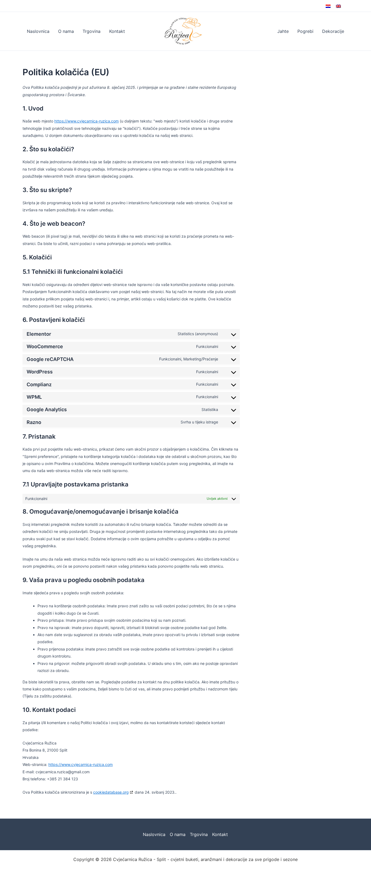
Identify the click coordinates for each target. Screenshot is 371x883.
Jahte (283, 31)
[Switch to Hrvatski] (328, 6)
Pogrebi (305, 31)
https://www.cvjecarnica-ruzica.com (86, 121)
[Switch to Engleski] (338, 6)
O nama (66, 31)
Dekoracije (333, 31)
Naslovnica (38, 31)
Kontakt (117, 31)
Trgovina (91, 31)
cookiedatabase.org (111, 792)
